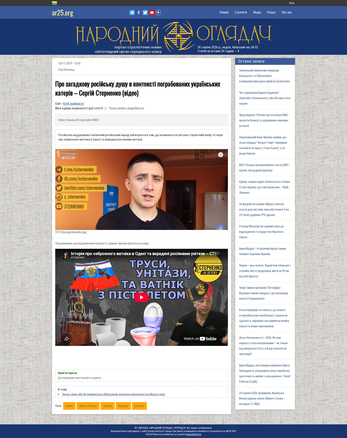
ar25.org (62, 12)
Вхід (291, 2)
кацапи (107, 406)
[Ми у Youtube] (151, 12)
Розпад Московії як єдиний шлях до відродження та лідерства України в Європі (261, 232)
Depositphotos (193, 434)
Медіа (257, 12)
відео (69, 406)
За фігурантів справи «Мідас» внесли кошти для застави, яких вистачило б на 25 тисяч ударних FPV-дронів (264, 209)
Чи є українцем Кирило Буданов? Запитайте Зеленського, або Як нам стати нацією (264, 98)
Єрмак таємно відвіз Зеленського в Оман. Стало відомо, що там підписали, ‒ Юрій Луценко (264, 187)
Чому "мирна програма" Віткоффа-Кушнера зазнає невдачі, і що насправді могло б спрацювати (263, 293)
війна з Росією (88, 406)
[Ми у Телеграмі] (132, 12)
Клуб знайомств (73, 104)
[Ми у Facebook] (138, 12)
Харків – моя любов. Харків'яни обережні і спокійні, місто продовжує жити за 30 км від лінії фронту (265, 271)
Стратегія (241, 12)
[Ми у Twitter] (145, 12)
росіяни (139, 406)
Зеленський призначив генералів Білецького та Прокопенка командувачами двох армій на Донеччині (264, 76)
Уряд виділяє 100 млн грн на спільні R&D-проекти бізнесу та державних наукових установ (264, 120)
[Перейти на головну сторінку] (173, 37)
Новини (224, 12)
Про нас (287, 12)
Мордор (123, 406)
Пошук (271, 12)
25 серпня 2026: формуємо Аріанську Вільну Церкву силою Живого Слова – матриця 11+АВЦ (262, 398)
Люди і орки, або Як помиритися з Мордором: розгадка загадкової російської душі (113, 394)
